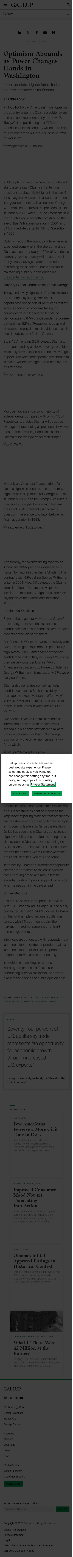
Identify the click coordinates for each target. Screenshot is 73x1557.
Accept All (20, 793)
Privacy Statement (43, 784)
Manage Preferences (47, 793)
